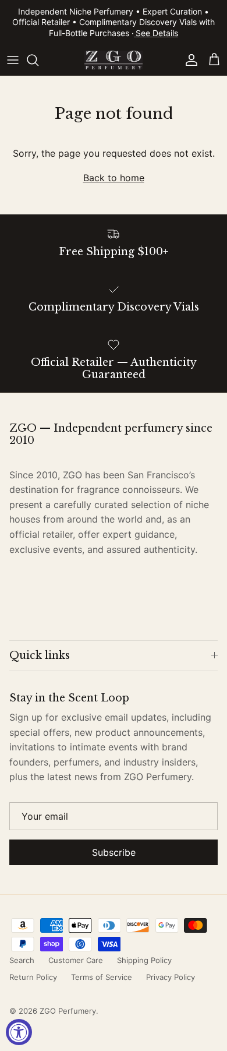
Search (21, 960)
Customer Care (75, 960)
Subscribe (114, 852)
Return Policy (33, 977)
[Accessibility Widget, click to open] (19, 1032)
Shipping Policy (144, 960)
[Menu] (13, 60)
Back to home (113, 178)
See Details (157, 33)
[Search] (38, 60)
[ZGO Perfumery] (113, 60)
